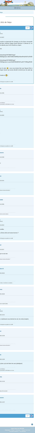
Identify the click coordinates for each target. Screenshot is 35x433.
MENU (18, 8)
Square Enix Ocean (26, 430)
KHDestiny (18, 430)
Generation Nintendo (13, 431)
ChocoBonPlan (23, 431)
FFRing (12, 430)
